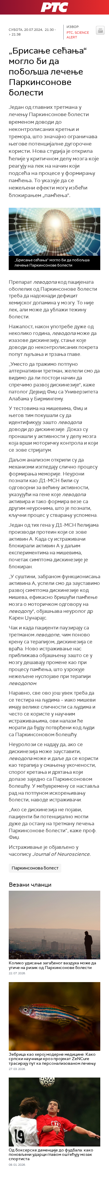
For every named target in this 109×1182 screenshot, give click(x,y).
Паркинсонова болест (35, 868)
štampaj (100, 30)
